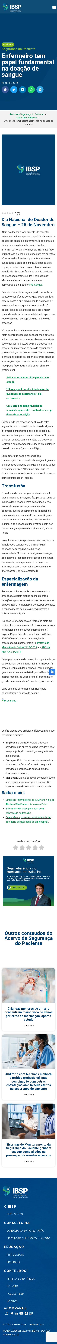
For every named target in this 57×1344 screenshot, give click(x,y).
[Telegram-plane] (11, 1313)
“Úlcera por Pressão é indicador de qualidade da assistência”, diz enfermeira (27, 394)
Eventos (12, 1301)
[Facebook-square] (26, 1313)
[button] (54, 7)
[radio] (16, 848)
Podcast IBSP (15, 1293)
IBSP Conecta (15, 1254)
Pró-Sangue (35, 284)
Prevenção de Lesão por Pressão (28, 1238)
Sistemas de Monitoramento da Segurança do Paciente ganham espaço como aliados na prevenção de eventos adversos (28, 1150)
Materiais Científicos (26, 117)
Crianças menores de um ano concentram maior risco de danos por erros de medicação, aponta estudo (28, 1014)
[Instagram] (6, 1313)
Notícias (12, 1286)
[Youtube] (21, 1313)
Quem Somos (15, 1214)
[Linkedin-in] (16, 1313)
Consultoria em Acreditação (25, 1230)
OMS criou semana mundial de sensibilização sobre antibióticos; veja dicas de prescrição (29, 410)
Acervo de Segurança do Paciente (27, 114)
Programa (13, 1262)
